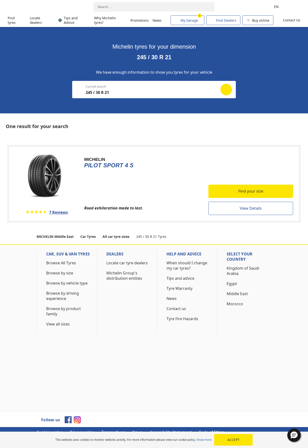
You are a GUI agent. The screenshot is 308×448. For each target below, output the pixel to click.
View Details (251, 208)
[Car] (293, 6)
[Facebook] (68, 421)
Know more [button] (204, 440)
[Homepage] (29, 6)
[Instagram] (77, 422)
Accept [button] (233, 439)
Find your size (250, 191)
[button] (294, 435)
